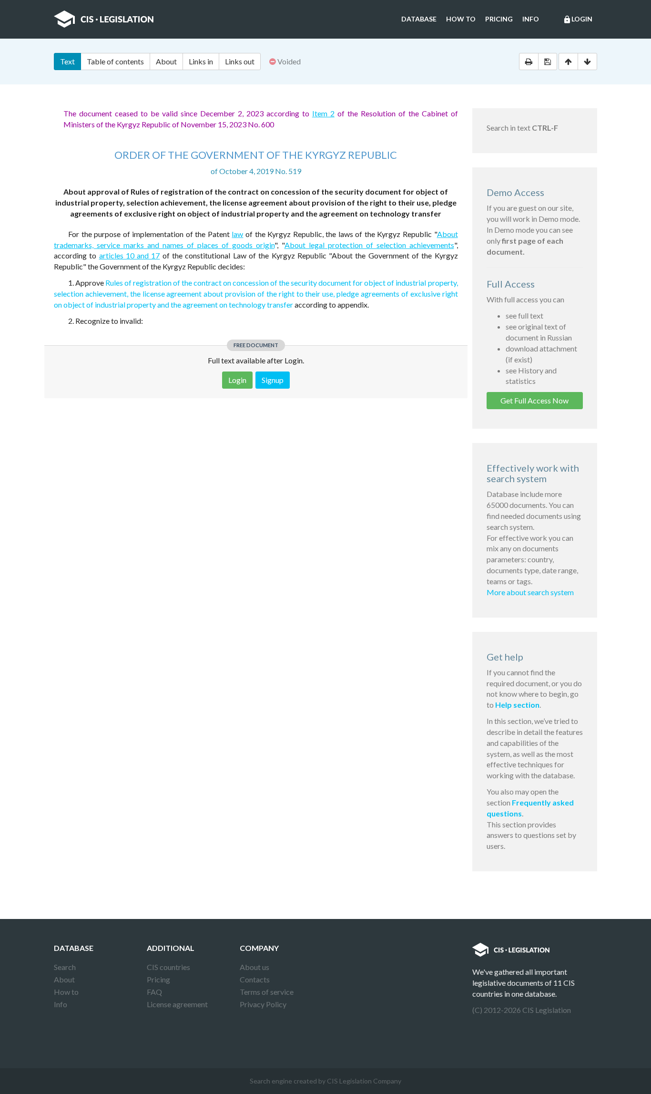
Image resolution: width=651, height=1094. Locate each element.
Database (419, 19)
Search (65, 966)
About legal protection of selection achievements (369, 244)
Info (530, 19)
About (166, 61)
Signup (273, 379)
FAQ (154, 991)
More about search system (530, 592)
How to (461, 19)
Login (577, 19)
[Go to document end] (587, 61)
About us (254, 966)
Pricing (499, 19)
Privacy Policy (263, 1004)
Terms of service (267, 991)
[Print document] (529, 61)
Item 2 (323, 113)
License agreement (177, 1004)
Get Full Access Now (534, 400)
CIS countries (168, 966)
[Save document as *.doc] (547, 61)
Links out (239, 61)
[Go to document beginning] (568, 61)
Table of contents (115, 61)
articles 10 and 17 (129, 255)
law (237, 233)
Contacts (255, 979)
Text (67, 61)
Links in (201, 61)
